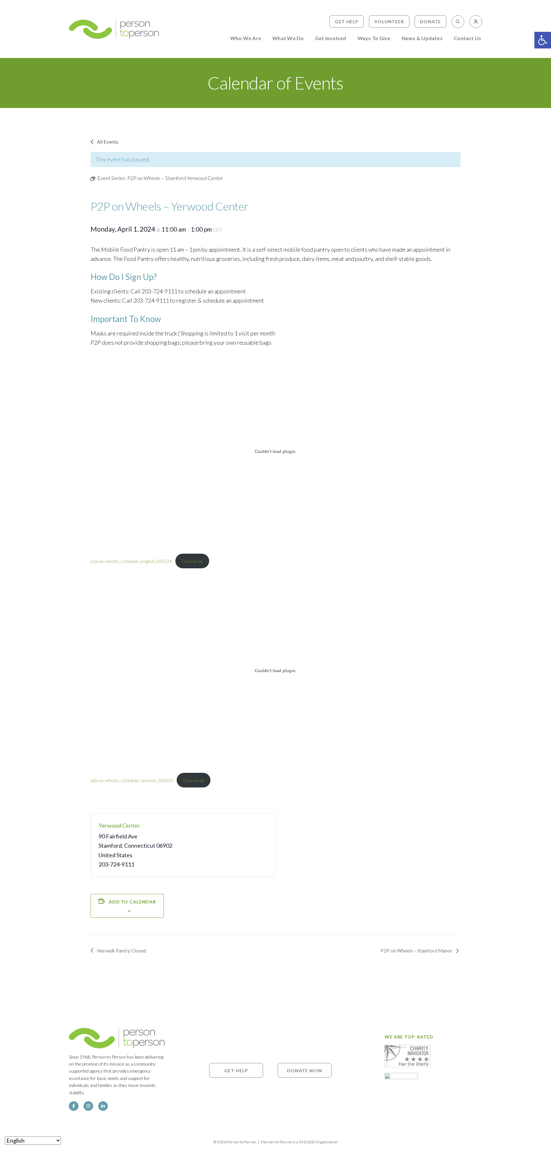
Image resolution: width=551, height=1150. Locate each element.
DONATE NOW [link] (304, 1070)
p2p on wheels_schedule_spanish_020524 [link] (132, 780)
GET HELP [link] (236, 1070)
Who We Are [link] (245, 38)
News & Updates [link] (422, 38)
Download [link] (192, 561)
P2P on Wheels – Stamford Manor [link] (416, 950)
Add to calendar (132, 901)
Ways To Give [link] (374, 38)
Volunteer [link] (389, 21)
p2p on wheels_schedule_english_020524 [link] (131, 561)
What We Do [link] (288, 38)
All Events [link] (107, 142)
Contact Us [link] (467, 38)
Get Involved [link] (330, 38)
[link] (542, 40)
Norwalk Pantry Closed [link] (121, 950)
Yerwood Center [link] (119, 825)
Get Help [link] (346, 21)
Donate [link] (430, 21)
